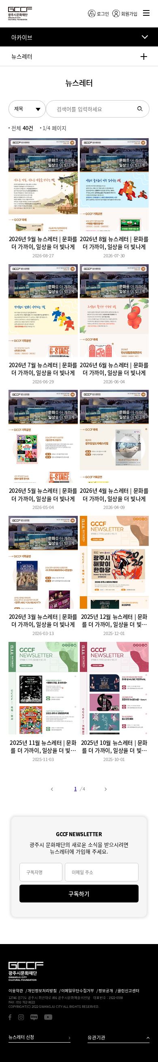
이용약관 (16, 990)
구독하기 (79, 894)
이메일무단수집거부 (77, 990)
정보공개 (105, 990)
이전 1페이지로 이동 (52, 789)
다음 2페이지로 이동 (106, 789)
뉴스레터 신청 (21, 1037)
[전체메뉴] (146, 13)
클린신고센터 (128, 990)
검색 (140, 109)
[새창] (10, 1017)
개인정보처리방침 (42, 990)
